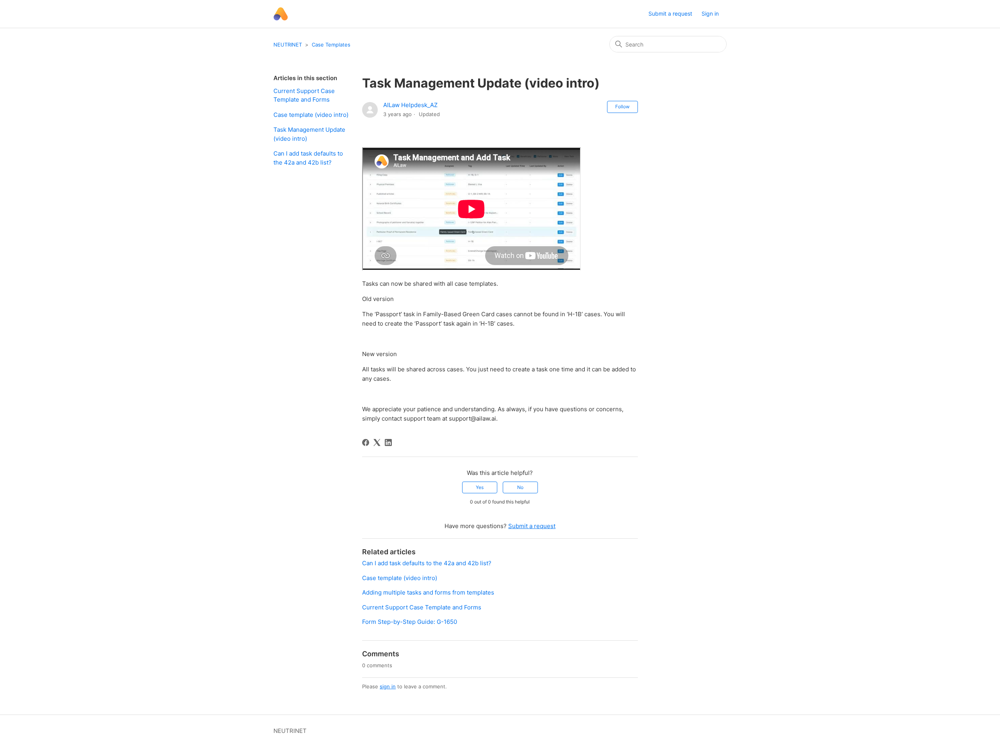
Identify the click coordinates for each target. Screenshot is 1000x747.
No (520, 487)
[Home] (280, 14)
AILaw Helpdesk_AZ (410, 105)
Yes (480, 487)
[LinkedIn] (388, 442)
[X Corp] (376, 442)
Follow (622, 106)
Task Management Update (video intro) (309, 134)
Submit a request (670, 13)
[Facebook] (365, 442)
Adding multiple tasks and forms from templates (428, 592)
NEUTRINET (287, 44)
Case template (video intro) (310, 114)
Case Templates (331, 44)
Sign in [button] (710, 13)
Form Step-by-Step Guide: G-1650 (409, 621)
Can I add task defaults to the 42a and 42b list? (308, 158)
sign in (388, 686)
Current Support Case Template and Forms (304, 95)
